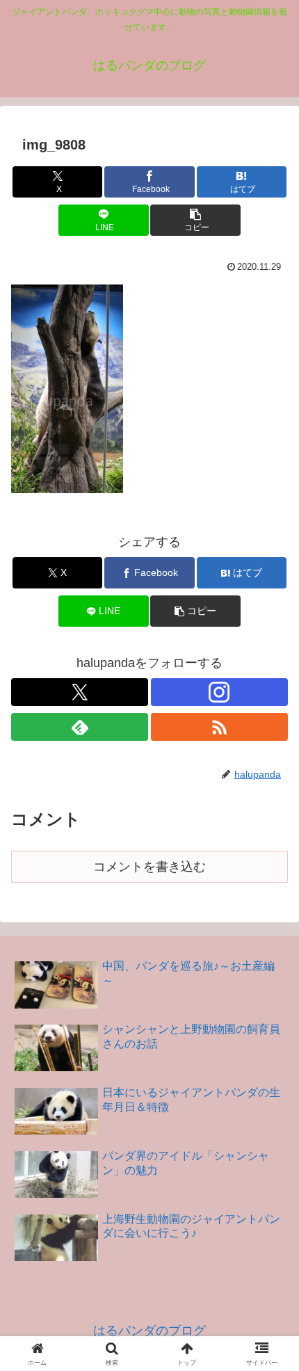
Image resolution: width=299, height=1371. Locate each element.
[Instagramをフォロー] (219, 692)
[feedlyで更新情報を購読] (79, 727)
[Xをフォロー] (79, 692)
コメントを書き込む (149, 867)
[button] (195, 220)
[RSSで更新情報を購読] (219, 727)
